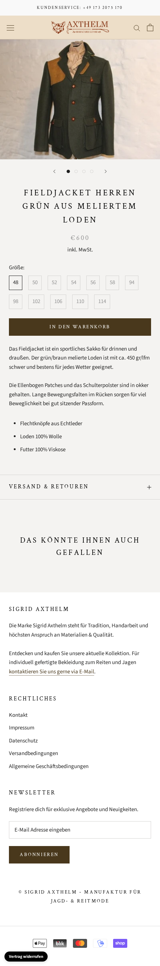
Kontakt (18, 715)
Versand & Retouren (49, 486)
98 (15, 301)
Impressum (21, 728)
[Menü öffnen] (10, 27)
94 (131, 282)
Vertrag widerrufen (26, 956)
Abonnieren (39, 855)
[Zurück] (54, 171)
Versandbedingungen (33, 753)
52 (54, 282)
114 (102, 301)
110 (80, 301)
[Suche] (137, 28)
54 (73, 282)
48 (15, 282)
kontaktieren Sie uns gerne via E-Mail (51, 672)
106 (58, 301)
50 (35, 282)
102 (36, 301)
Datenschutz (23, 741)
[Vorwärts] (106, 171)
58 (112, 282)
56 (93, 282)
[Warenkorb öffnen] (150, 27)
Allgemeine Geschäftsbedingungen (49, 766)
